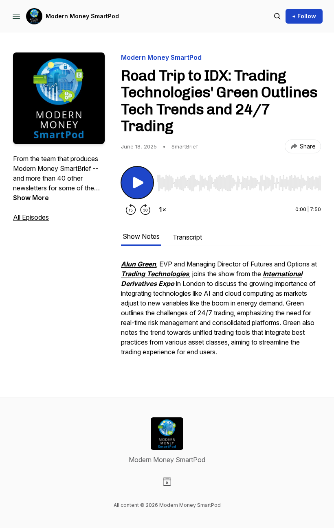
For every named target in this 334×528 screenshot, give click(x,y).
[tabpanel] (221, 312)
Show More (31, 198)
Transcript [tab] (187, 237)
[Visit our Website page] (167, 482)
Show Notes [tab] (141, 236)
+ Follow (304, 16)
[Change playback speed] (162, 209)
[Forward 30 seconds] (145, 209)
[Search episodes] (277, 16)
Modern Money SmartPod (82, 16)
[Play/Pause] (137, 182)
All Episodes (31, 217)
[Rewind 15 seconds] (130, 209)
